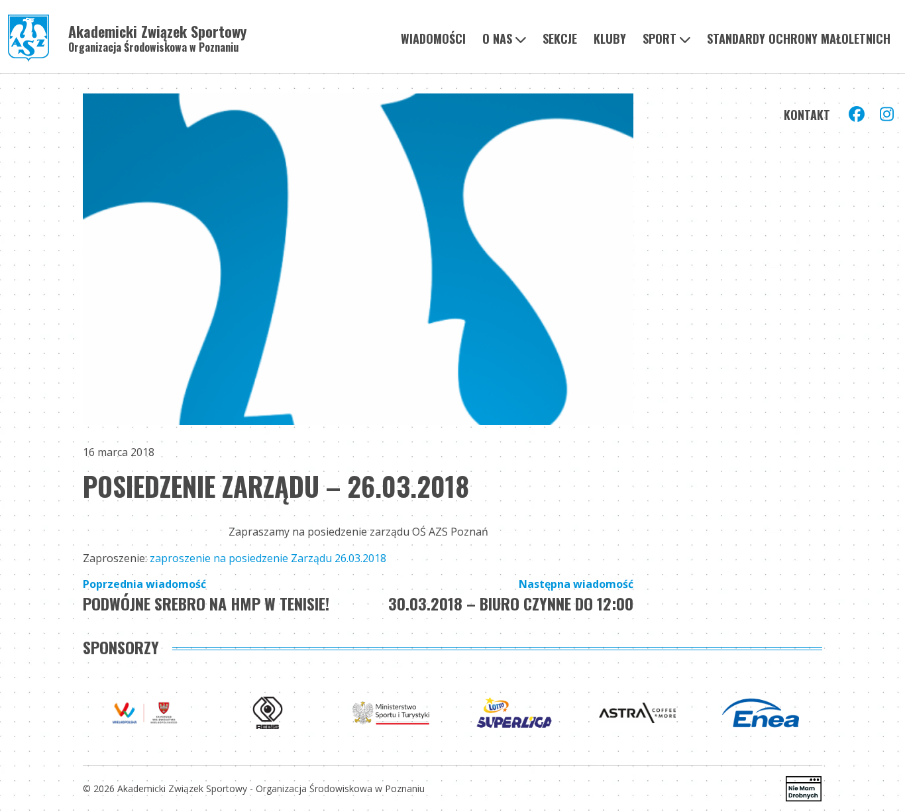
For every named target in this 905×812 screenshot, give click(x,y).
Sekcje (560, 38)
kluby (610, 38)
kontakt (807, 114)
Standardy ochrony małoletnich (798, 38)
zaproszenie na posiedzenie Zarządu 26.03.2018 (268, 558)
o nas (497, 38)
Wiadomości (433, 38)
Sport (659, 38)
